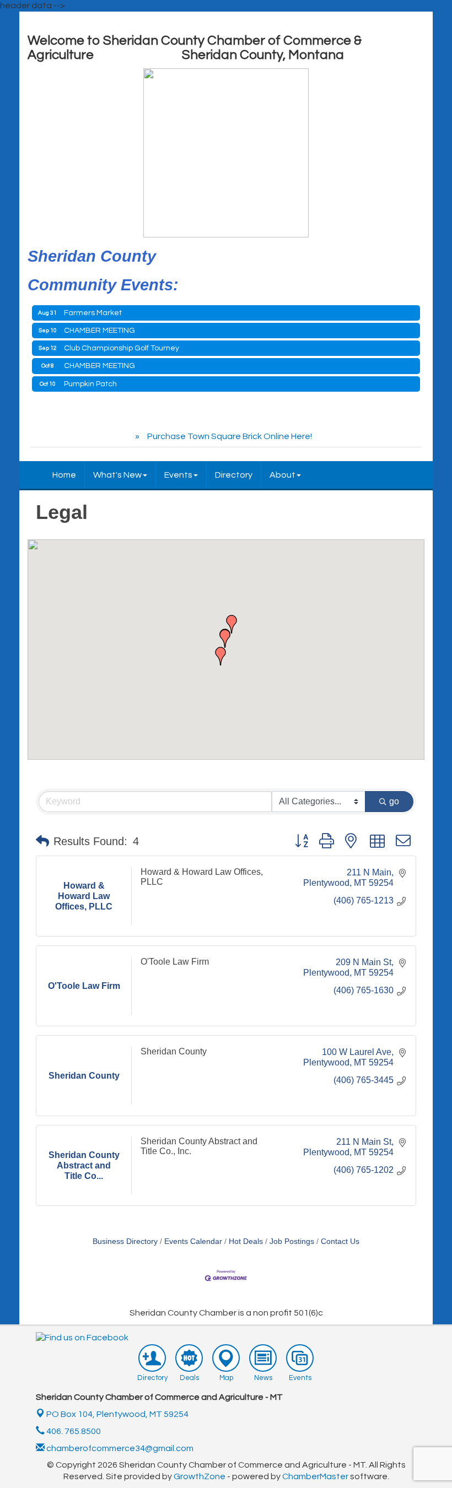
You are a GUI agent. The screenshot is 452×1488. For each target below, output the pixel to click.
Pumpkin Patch (90, 384)
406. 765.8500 (73, 1431)
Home (64, 474)
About (282, 474)
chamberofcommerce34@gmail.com (119, 1448)
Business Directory (125, 1241)
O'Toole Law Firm (175, 961)
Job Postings (292, 1241)
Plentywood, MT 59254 (117, 1414)
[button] (220, 656)
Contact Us (340, 1241)
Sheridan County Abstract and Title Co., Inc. (199, 1146)
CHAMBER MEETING (99, 330)
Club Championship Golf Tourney (121, 348)
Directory (233, 474)
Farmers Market (93, 313)
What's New (117, 474)
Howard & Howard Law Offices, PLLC (202, 876)
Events (178, 474)
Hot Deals (246, 1241)
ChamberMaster (315, 1476)
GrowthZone (199, 1476)
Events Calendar (193, 1241)
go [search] (394, 801)
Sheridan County (174, 1051)
